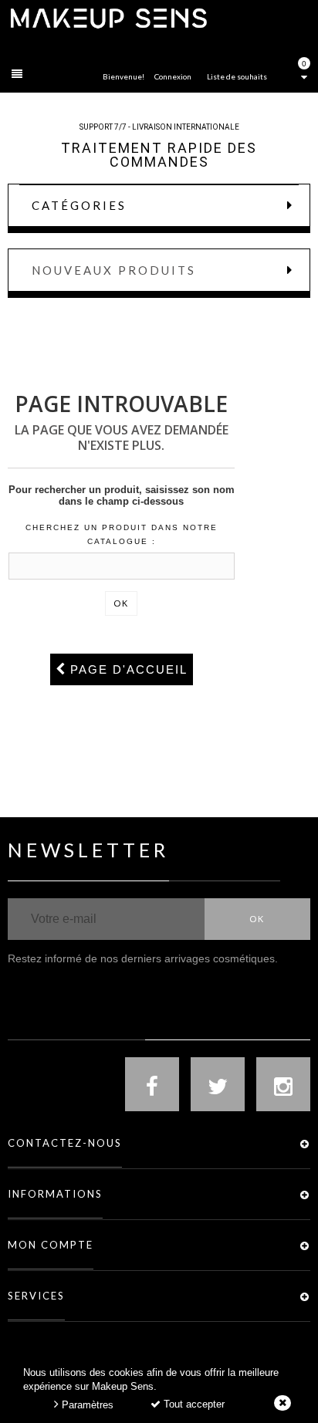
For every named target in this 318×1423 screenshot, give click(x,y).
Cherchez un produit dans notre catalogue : (121, 534)
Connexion (172, 76)
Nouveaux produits (114, 270)
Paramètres (86, 1405)
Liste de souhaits (237, 76)
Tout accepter (193, 1404)
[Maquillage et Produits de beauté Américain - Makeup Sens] (108, 17)
